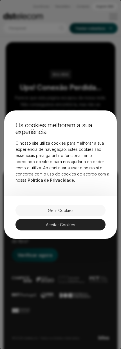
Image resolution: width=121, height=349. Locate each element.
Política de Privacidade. (51, 180)
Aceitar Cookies (60, 224)
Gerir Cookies (60, 210)
